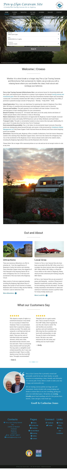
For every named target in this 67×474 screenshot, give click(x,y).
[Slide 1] (27, 222)
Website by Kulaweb (46, 471)
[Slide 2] (30, 222)
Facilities (24, 12)
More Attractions (8, 293)
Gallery (50, 12)
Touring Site (14, 13)
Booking (41, 12)
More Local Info (40, 295)
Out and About (32, 13)
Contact (59, 12)
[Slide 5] (39, 222)
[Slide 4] (36, 222)
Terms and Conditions (59, 434)
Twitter (50, 429)
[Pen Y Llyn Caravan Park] (59, 5)
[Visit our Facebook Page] (58, 17)
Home (6, 12)
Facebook (50, 427)
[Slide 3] (33, 222)
